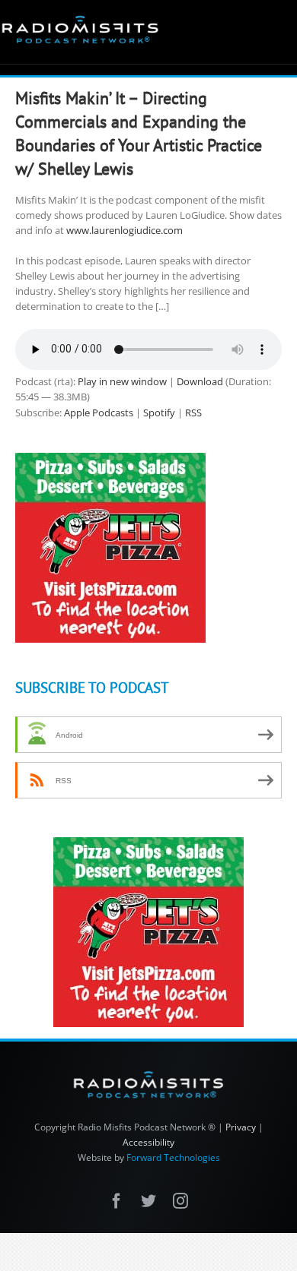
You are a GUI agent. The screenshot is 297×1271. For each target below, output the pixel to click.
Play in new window (122, 381)
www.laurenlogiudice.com (124, 230)
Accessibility (148, 1142)
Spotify (159, 412)
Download (200, 381)
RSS (193, 412)
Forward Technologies (173, 1157)
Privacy (240, 1127)
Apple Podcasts (98, 412)
